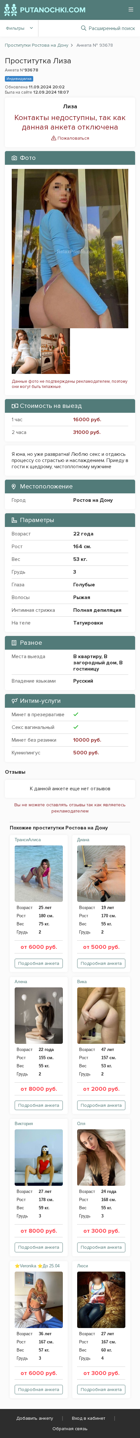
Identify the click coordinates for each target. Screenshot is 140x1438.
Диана (83, 839)
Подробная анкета (38, 963)
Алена (21, 981)
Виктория (24, 1123)
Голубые (84, 584)
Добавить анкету (34, 1418)
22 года (83, 534)
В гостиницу (98, 665)
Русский (83, 681)
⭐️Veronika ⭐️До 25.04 (37, 1265)
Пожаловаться (72, 138)
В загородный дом (95, 659)
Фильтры (15, 28)
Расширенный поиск (112, 28)
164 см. (82, 546)
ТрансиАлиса (28, 839)
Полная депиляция (97, 610)
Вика (82, 981)
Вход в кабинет (88, 1418)
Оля (81, 1123)
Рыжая (81, 597)
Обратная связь (70, 1428)
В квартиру (87, 656)
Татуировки (88, 623)
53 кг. (80, 559)
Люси (82, 1265)
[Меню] (131, 9)
